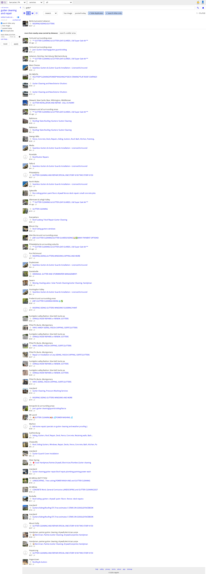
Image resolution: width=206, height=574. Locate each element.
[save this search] (203, 8)
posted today (7, 28)
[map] (37, 13)
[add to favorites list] (30, 23)
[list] (24, 13)
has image (6, 26)
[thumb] (28, 13)
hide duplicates (8, 31)
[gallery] (32, 13)
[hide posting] (34, 26)
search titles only (9, 23)
